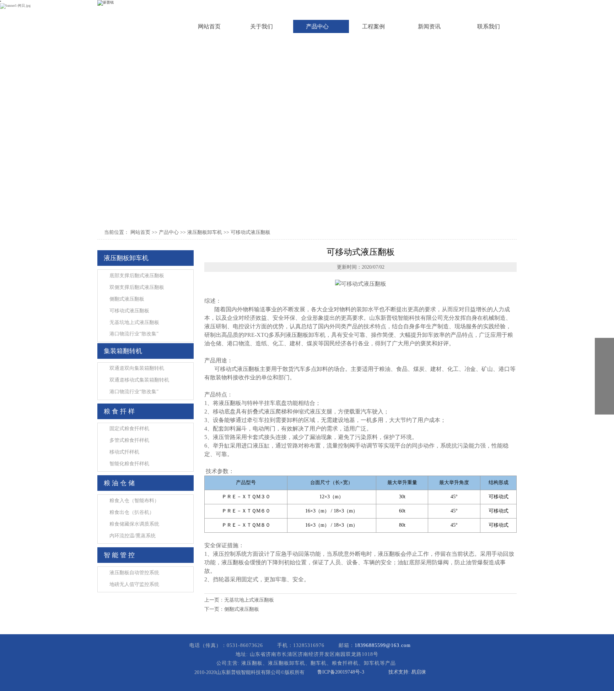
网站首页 (140, 232)
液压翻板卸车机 (204, 232)
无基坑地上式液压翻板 (249, 600)
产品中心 (169, 232)
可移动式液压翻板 (250, 232)
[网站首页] (127, 18)
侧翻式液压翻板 (241, 609)
